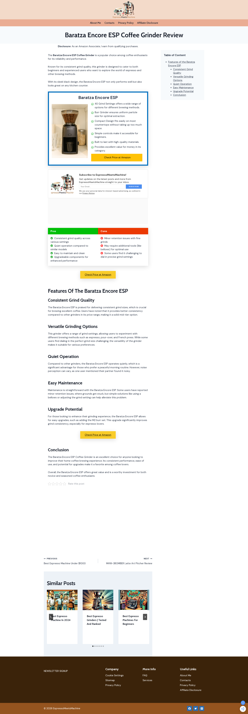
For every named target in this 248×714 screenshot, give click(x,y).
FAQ (145, 675)
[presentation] (62, 600)
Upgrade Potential (183, 91)
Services (147, 680)
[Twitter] (195, 708)
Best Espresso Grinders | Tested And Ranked (96, 620)
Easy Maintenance (183, 87)
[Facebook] (189, 708)
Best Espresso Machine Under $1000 (65, 561)
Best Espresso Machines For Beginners (131, 620)
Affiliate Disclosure (147, 22)
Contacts (109, 22)
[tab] (93, 646)
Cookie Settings (114, 675)
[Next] (145, 617)
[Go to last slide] (51, 617)
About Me (95, 22)
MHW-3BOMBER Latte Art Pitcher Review (129, 561)
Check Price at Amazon (117, 157)
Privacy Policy (126, 22)
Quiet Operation (182, 84)
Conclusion (179, 95)
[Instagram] (201, 708)
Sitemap (110, 680)
